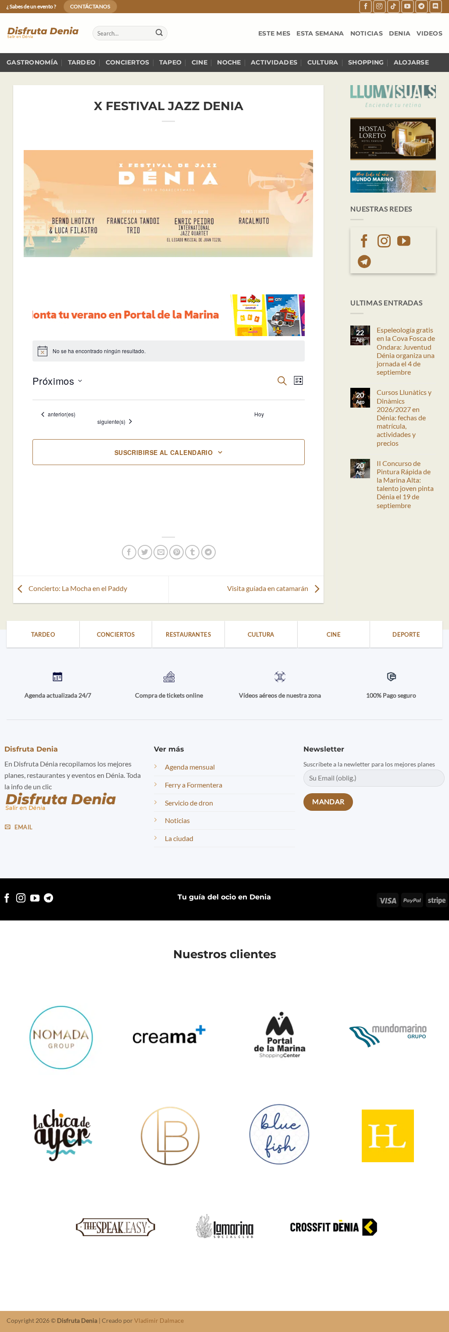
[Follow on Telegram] (421, 6)
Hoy (259, 414)
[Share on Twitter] (145, 552)
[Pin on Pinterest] (176, 552)
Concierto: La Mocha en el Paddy (77, 588)
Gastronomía (32, 62)
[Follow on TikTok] (393, 6)
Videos (429, 33)
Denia (399, 33)
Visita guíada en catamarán (268, 588)
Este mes (274, 33)
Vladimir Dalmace (159, 1320)
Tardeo (82, 62)
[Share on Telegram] (208, 552)
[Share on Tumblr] (192, 552)
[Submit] (159, 33)
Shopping (366, 62)
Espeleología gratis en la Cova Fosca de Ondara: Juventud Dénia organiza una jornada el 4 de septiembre (406, 351)
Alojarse (411, 62)
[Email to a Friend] (160, 552)
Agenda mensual (190, 767)
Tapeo (170, 62)
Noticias (366, 33)
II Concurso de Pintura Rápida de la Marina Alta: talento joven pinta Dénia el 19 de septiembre (405, 484)
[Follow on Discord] (435, 6)
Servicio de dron (189, 802)
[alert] (168, 351)
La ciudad (179, 838)
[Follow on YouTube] (407, 6)
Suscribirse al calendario (163, 452)
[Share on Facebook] (129, 552)
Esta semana (320, 33)
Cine (199, 62)
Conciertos (128, 62)
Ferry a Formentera (193, 785)
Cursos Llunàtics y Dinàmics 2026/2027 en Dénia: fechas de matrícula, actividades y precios (404, 417)
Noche (229, 62)
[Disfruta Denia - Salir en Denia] (43, 33)
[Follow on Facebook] (365, 6)
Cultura (323, 62)
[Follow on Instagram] (379, 6)
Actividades (274, 62)
